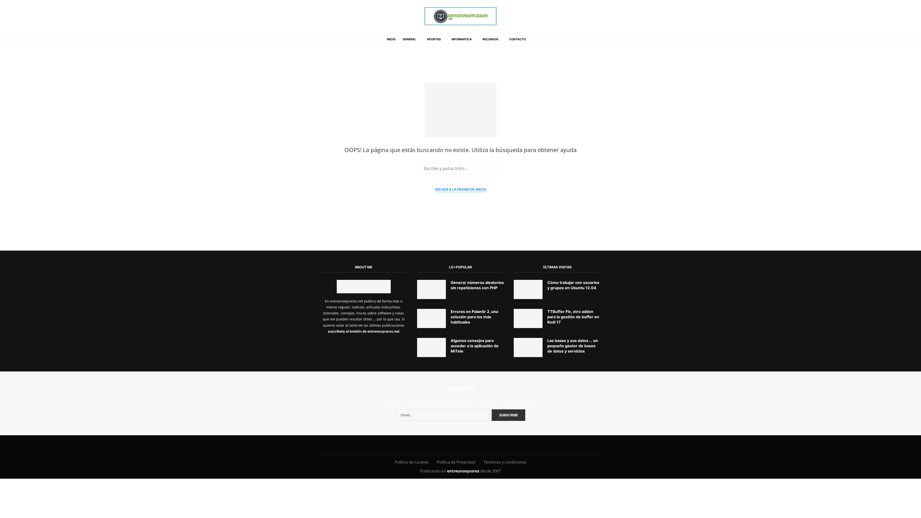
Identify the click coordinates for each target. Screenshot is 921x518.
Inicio (391, 39)
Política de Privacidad (456, 462)
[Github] (468, 444)
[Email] (457, 444)
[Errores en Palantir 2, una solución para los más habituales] (431, 318)
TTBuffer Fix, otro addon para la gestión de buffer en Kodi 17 (573, 317)
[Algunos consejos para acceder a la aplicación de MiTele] (431, 347)
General (409, 39)
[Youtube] (447, 444)
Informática (462, 39)
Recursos (490, 39)
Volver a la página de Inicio (460, 189)
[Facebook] (406, 444)
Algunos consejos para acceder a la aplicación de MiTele (475, 346)
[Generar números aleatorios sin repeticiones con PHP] (431, 289)
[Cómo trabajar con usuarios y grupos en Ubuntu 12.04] (528, 289)
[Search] (535, 40)
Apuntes (434, 39)
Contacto (517, 39)
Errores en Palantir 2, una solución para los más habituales (474, 317)
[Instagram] (425, 444)
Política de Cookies (412, 462)
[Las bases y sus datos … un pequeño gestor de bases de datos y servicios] (528, 347)
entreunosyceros (463, 471)
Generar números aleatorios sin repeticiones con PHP (477, 285)
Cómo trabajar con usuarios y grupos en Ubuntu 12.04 (573, 285)
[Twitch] (479, 444)
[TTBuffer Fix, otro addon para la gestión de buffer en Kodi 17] (528, 318)
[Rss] (490, 444)
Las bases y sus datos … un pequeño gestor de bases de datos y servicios (572, 346)
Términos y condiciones (505, 462)
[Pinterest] (436, 444)
